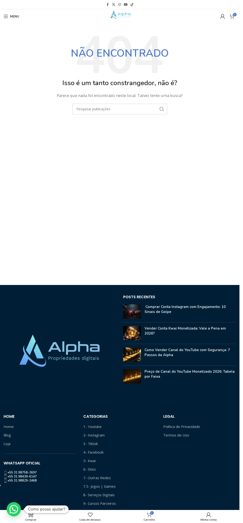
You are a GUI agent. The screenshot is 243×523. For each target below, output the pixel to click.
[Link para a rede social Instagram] (119, 4)
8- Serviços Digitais (99, 494)
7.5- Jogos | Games (99, 486)
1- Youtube (92, 426)
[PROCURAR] (161, 109)
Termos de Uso (176, 435)
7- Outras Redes (97, 477)
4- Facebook (93, 452)
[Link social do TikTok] (132, 4)
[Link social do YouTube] (125, 4)
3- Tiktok (90, 443)
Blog (7, 435)
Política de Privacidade (181, 426)
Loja (7, 443)
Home (9, 426)
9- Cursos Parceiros (99, 503)
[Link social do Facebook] (108, 4)
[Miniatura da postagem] (132, 311)
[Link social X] (114, 4)
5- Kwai (89, 460)
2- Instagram (94, 435)
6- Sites (89, 469)
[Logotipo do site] (119, 16)
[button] (14, 509)
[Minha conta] (222, 16)
